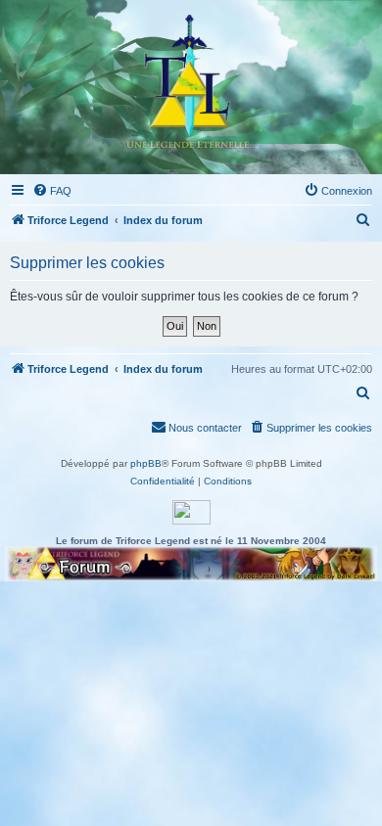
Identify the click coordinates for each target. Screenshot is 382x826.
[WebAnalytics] (191, 512)
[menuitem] (52, 191)
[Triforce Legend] (191, 87)
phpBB (146, 463)
